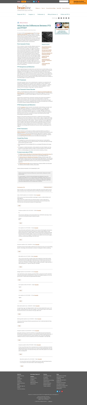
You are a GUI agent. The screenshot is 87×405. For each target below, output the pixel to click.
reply (19, 205)
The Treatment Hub (47, 375)
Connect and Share (21, 383)
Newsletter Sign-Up (21, 386)
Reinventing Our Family (61, 387)
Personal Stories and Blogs (49, 380)
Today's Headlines (47, 386)
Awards (18, 377)
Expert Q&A (59, 8)
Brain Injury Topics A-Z (35, 374)
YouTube (38, 1)
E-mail (39, 399)
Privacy (18, 387)
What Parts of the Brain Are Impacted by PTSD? (47, 53)
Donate (24, 1)
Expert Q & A (46, 378)
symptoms (23, 107)
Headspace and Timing (61, 382)
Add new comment (48, 187)
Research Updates (47, 384)
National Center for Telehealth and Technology (29, 157)
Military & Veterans (52, 14)
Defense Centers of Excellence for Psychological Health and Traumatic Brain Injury (35, 154)
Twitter (34, 1)
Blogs (58, 374)
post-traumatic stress (29, 33)
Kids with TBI (32, 383)
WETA (19, 1)
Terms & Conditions (21, 389)
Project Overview (20, 375)
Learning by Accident (61, 384)
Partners (19, 380)
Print (66, 18)
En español (46, 377)
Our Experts (19, 378)
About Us (28, 1)
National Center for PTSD (24, 163)
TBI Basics (37, 8)
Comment (69, 18)
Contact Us (50, 401)
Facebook (36, 1)
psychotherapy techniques (26, 134)
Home (24, 8)
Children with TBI (64, 14)
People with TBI (20, 14)
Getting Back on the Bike (61, 375)
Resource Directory (66, 8)
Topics (42, 8)
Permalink (38, 195)
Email (64, 18)
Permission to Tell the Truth (62, 385)
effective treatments (21, 132)
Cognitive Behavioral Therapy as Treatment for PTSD (47, 60)
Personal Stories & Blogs (51, 8)
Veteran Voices (46, 381)
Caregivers (30, 14)
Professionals (41, 14)
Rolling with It (59, 388)
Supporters (19, 381)
